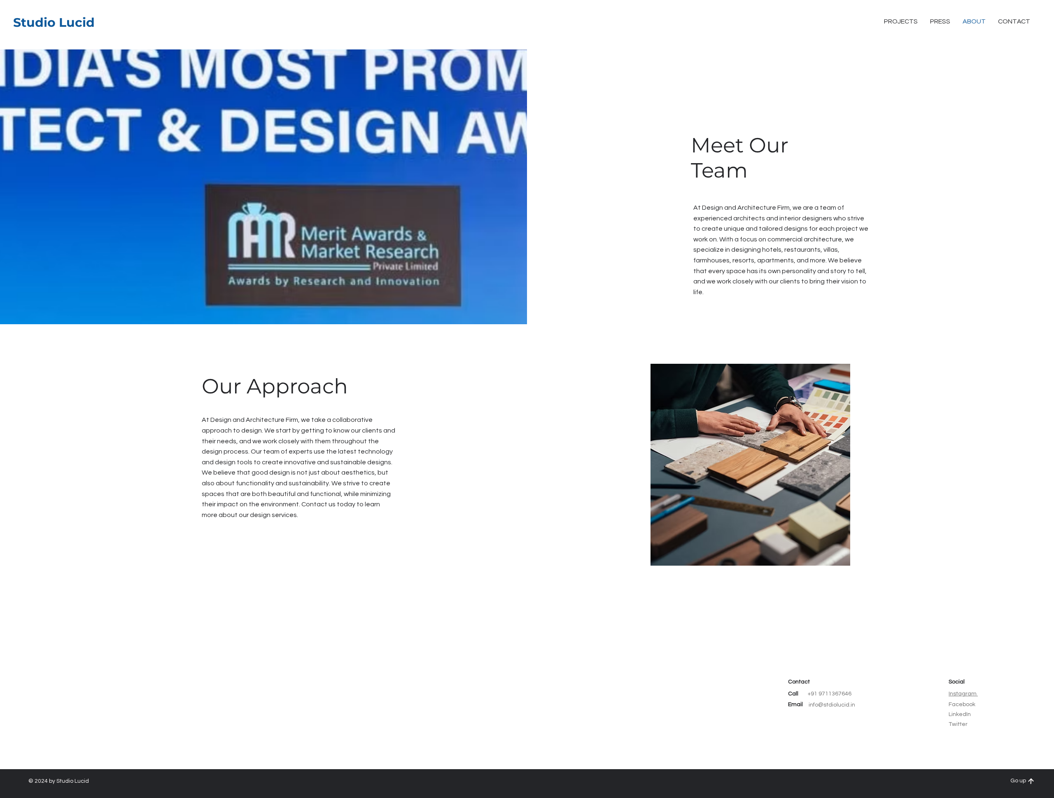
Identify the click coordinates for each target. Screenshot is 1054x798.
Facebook (962, 704)
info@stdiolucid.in (832, 705)
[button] (1014, 21)
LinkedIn (960, 714)
